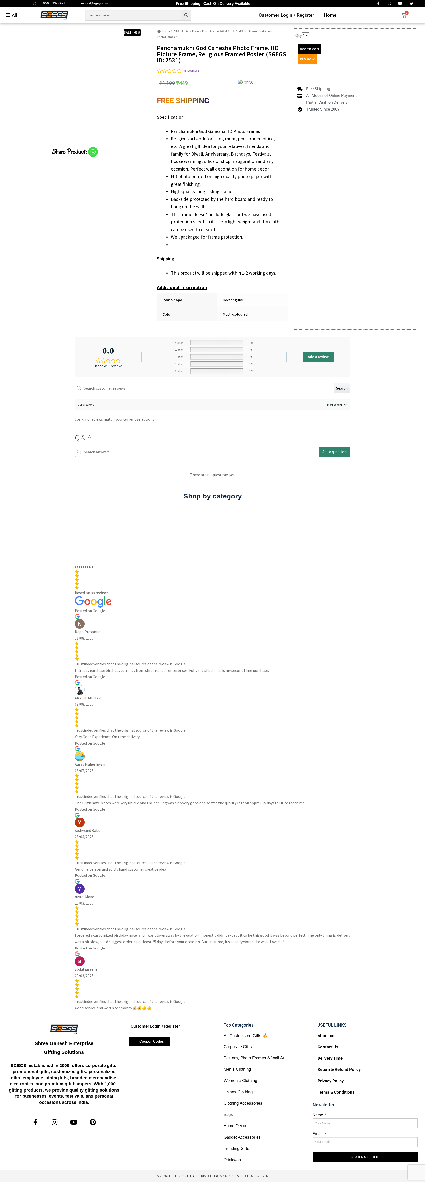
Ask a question (334, 451)
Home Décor (235, 1126)
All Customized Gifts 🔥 (246, 1035)
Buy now (307, 59)
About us (326, 1035)
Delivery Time (330, 1058)
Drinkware (233, 1159)
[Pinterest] (93, 1122)
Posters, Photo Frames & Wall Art (212, 31)
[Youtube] (74, 1122)
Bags (228, 1114)
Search (342, 388)
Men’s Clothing (237, 1069)
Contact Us (328, 1046)
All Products (181, 31)
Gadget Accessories (242, 1137)
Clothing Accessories (243, 1103)
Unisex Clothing (238, 1092)
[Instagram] (54, 1122)
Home (330, 15)
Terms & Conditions (336, 1092)
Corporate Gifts (238, 1046)
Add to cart (309, 48)
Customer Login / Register (286, 15)
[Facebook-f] (35, 1122)
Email (318, 1133)
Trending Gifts (236, 1148)
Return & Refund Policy (339, 1069)
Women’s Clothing (240, 1080)
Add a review (318, 356)
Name (318, 1115)
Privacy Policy (331, 1080)
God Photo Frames (247, 31)
